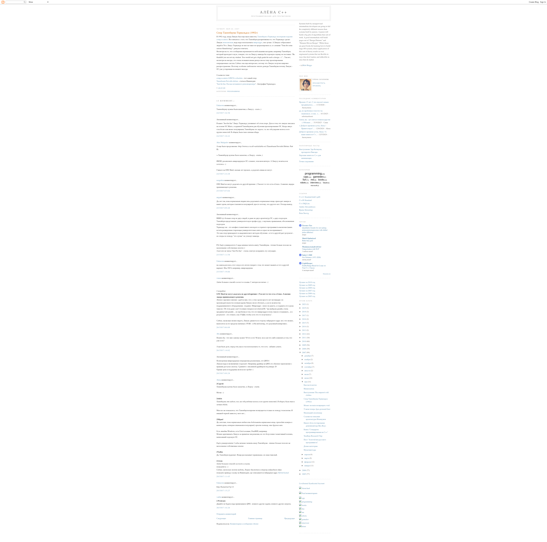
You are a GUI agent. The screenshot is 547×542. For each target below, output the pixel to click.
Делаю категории (311, 446)
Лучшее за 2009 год (307, 285)
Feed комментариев (309, 493)
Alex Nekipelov (223, 142)
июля (306, 374)
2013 (304, 330)
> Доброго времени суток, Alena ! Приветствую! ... (312, 127)
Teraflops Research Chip (313, 436)
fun (304, 179)
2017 (304, 315)
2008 (304, 348)
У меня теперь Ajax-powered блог (317, 409)
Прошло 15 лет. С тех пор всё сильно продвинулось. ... (314, 103)
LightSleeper (307, 263)
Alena (219, 380)
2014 (304, 326)
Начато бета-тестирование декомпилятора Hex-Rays (315, 424)
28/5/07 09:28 (223, 373)
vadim (219, 497)
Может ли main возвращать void (317, 405)
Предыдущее (289, 518)
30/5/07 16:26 (223, 507)
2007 (304, 352)
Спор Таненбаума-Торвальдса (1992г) (237, 32)
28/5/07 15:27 (223, 490)
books (321, 179)
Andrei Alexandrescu (307, 206)
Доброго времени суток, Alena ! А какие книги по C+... (312, 133)
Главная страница (255, 518)
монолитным (228, 42)
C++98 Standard (305, 200)
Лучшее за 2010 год (307, 282)
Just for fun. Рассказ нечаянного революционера (236, 84)
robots (303, 182)
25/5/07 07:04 (223, 190)
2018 (304, 311)
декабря (307, 355)
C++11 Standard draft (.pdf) (309, 197)
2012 (304, 334)
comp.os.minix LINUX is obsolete (230, 78)
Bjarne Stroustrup (306, 210)
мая (306, 381)
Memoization (309, 388)
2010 (304, 341)
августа (307, 370)
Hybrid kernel (283, 472)
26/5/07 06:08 (223, 327)
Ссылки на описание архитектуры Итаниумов (315, 418)
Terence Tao (307, 225)
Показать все (326, 274)
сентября (308, 367)
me (312, 179)
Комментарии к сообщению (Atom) (244, 523)
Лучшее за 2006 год (307, 293)
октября (307, 363)
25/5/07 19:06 (223, 271)
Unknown (220, 105)
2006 (304, 470)
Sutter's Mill (307, 255)
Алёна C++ (273, 12)
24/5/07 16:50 (223, 113)
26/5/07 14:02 (223, 350)
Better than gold (307, 240)
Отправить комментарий (226, 514)
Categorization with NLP (310, 249)
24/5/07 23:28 (223, 173)
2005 (304, 474)
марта (307, 458)
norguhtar (220, 180)
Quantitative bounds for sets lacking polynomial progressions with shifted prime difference (314, 230)
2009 (304, 345)
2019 (304, 308)
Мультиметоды (310, 450)
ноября (307, 359)
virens (219, 278)
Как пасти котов (310, 385)
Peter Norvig (304, 213)
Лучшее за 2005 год (307, 296)
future (325, 183)
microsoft (314, 185)
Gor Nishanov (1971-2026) (311, 257)
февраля (307, 462)
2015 (304, 322)
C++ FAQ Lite (304, 203)
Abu (218, 333)
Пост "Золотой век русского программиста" (315, 441)
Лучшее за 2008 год (307, 287)
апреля (307, 454)
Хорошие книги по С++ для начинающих (310, 156)
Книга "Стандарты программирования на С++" (316, 431)
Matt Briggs (307, 65)
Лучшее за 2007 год (307, 290)
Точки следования (306, 161)
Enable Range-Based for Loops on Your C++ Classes (314, 266)
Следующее (221, 518)
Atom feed (305, 488)
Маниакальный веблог (311, 246)
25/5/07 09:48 (223, 208)
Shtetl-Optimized (309, 238)
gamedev (318, 176)
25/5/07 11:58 (223, 254)
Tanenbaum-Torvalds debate (227, 81)
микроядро (257, 42)
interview (314, 182)
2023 (304, 304)
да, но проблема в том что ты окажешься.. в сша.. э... (311, 112)
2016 (304, 319)
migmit (219, 197)
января (307, 465)
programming (233, 91)
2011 (304, 337)
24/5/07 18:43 (223, 136)
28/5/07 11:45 (223, 476)
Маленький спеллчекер (313, 412)
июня (306, 378)
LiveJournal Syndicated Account (311, 483)
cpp (306, 176)
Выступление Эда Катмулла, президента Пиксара (310, 150)
